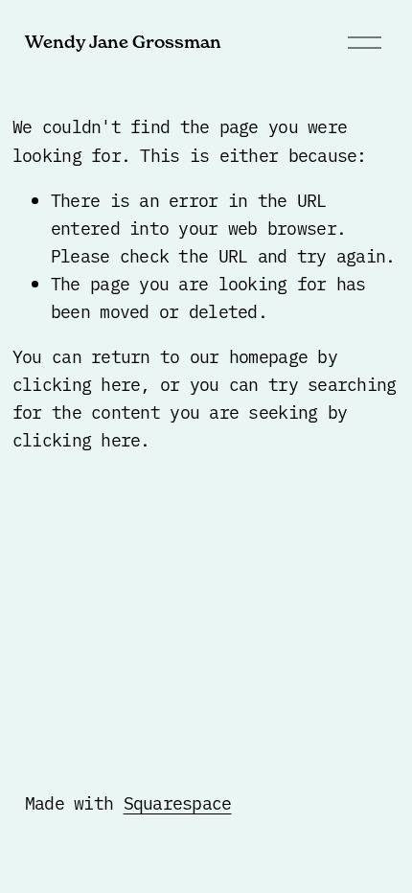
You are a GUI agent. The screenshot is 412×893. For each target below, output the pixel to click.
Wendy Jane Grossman (123, 42)
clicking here (76, 384)
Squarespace (178, 802)
